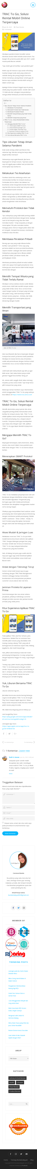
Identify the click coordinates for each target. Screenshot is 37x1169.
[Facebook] (13, 907)
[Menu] (33, 4)
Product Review (14, 1091)
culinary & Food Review (17, 1078)
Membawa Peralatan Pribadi (16, 112)
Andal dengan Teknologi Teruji (18, 129)
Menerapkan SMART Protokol (18, 125)
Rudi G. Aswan (14, 757)
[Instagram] (23, 907)
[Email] (26, 1154)
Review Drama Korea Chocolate (18, 1030)
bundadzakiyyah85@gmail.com (18, 895)
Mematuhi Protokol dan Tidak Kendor (18, 110)
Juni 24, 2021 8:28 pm (27, 757)
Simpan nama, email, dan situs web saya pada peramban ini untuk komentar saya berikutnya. (16, 825)
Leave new (24, 750)
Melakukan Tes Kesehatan (15, 108)
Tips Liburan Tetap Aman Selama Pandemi (18, 106)
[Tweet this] (9, 733)
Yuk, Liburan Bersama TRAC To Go (17, 135)
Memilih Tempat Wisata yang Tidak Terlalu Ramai (19, 115)
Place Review (20, 27)
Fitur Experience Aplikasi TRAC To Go (18, 133)
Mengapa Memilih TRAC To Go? (16, 124)
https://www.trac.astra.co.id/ (22, 395)
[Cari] (27, 1104)
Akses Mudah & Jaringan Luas (17, 127)
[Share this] (4, 733)
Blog (31, 1160)
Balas (11, 773)
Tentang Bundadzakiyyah (19, 1160)
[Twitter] (18, 907)
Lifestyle (20, 1082)
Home (6, 1160)
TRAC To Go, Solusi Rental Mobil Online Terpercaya (17, 121)
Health (11, 1082)
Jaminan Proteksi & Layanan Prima (19, 131)
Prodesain (25, 1165)
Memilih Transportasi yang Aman (17, 118)
